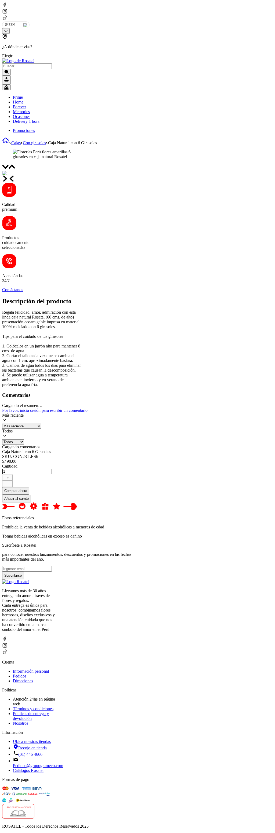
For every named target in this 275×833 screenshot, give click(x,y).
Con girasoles (34, 142)
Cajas (16, 142)
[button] (47, 46)
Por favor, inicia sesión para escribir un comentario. (45, 410)
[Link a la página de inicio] (5, 142)
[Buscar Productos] (6, 72)
